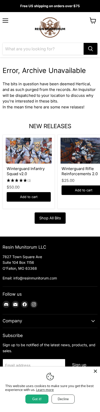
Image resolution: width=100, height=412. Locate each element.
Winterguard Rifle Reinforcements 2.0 (80, 171)
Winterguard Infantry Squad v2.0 (26, 171)
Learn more (45, 389)
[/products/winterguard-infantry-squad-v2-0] (29, 151)
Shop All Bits (50, 218)
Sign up (79, 364)
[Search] (90, 49)
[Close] (95, 371)
